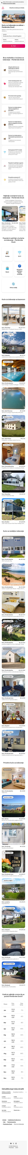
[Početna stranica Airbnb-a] (3, 7)
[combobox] (13, 36)
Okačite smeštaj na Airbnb (16, 8)
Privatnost (11, 1147)
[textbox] (7, 41)
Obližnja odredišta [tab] (6, 1092)
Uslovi (16, 1147)
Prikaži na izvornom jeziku (9, 3)
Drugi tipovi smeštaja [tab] (18, 1092)
